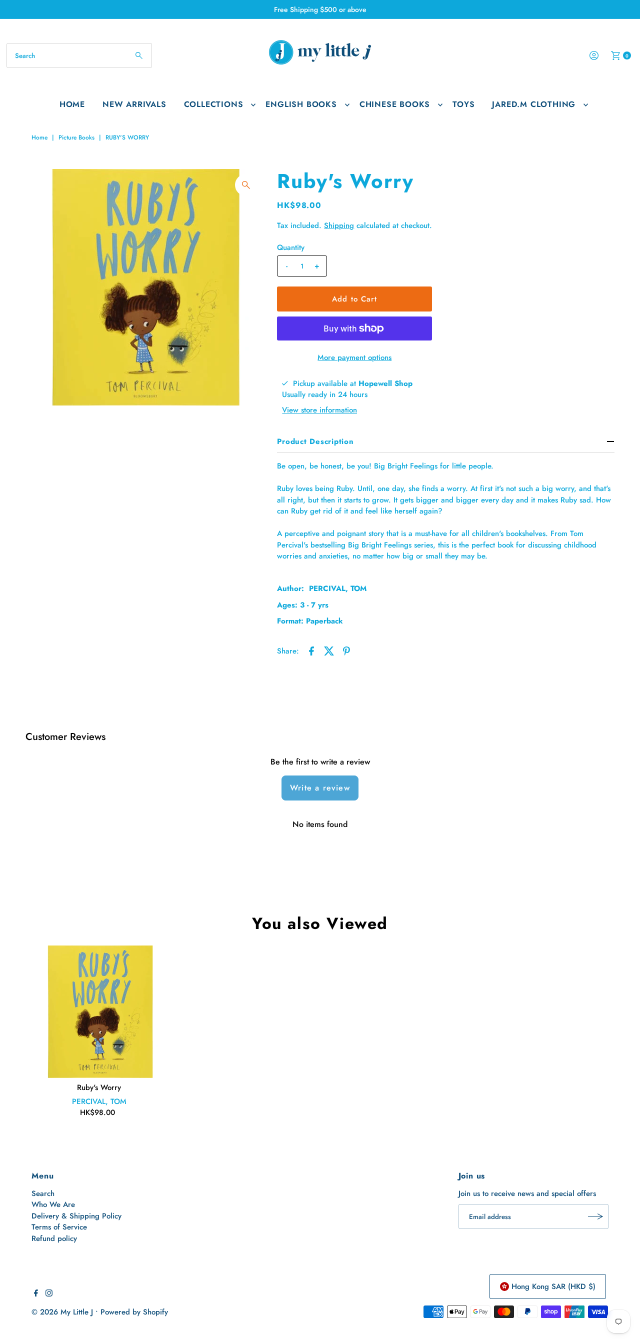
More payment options (355, 357)
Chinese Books (395, 104)
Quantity (290, 247)
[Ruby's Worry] (99, 1012)
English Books (301, 104)
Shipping (339, 225)
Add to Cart (354, 299)
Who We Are (53, 1204)
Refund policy (54, 1238)
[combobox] (79, 55)
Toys (463, 104)
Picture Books (76, 137)
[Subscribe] (596, 1216)
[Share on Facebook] (311, 650)
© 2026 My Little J (62, 1312)
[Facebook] (36, 1294)
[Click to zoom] (246, 185)
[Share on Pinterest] (346, 650)
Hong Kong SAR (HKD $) (554, 1286)
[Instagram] (49, 1294)
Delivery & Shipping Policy (77, 1216)
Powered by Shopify (134, 1312)
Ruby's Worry (99, 1087)
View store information (319, 410)
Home (72, 104)
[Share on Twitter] (329, 650)
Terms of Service (59, 1227)
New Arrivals (134, 104)
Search (43, 1193)
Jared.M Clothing (534, 104)
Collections (214, 104)
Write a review (320, 788)
